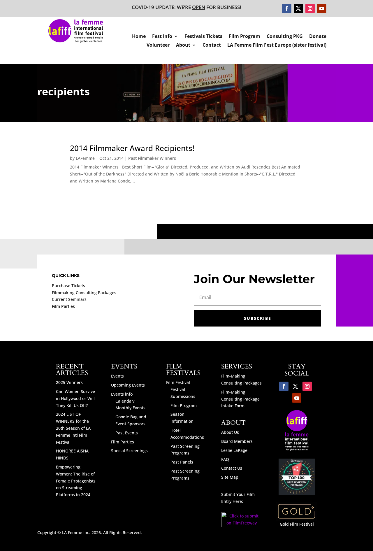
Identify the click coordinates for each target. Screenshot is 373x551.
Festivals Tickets (203, 36)
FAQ (225, 459)
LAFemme (85, 158)
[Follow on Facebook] (286, 8)
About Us (230, 432)
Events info (122, 394)
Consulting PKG (285, 36)
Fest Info (162, 36)
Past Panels (181, 462)
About (183, 45)
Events (117, 376)
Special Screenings (129, 450)
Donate (317, 36)
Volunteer (158, 45)
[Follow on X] (298, 8)
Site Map (229, 477)
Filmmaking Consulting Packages (84, 292)
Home (139, 36)
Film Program (244, 36)
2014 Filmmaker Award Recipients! (132, 148)
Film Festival (178, 382)
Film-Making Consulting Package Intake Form (240, 399)
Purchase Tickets (68, 285)
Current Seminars (69, 299)
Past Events (126, 433)
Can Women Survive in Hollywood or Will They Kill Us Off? (75, 398)
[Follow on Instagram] (310, 8)
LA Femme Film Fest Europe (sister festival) (276, 45)
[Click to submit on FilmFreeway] (241, 525)
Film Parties (63, 306)
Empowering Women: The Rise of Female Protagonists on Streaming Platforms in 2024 (76, 480)
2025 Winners (69, 382)
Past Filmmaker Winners (152, 158)
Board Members (237, 441)
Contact (212, 45)
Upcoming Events (128, 385)
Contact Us (231, 468)
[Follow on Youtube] (321, 8)
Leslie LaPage (234, 450)
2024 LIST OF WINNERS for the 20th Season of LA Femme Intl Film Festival (73, 428)
